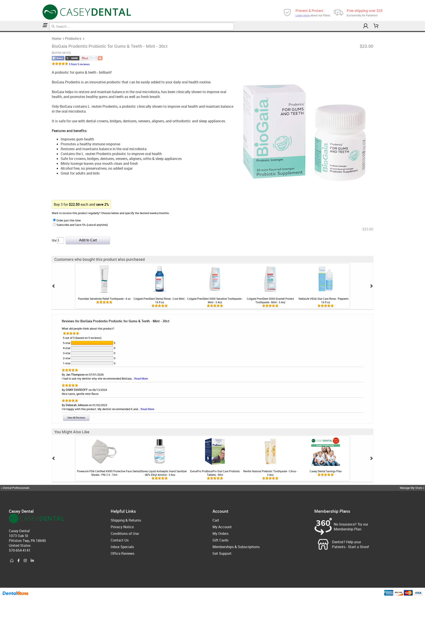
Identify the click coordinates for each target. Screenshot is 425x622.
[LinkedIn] (32, 560)
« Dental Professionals (15, 488)
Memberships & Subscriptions (236, 546)
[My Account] (366, 26)
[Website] (12, 560)
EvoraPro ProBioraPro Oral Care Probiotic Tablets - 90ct (215, 472)
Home (56, 38)
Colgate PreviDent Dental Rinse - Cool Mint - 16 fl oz (159, 300)
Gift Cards (220, 540)
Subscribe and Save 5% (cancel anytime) (82, 225)
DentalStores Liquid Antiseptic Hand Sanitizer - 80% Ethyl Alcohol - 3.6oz (160, 472)
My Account (222, 526)
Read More (141, 378)
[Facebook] (18, 560)
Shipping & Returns (126, 520)
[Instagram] (25, 560)
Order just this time (68, 220)
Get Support (222, 553)
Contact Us (120, 540)
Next (371, 286)
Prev (53, 286)
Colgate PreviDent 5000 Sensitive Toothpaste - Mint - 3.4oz (215, 300)
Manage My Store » (412, 488)
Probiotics (73, 38)
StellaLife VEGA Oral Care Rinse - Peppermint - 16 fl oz (325, 300)
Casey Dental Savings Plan (326, 471)
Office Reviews (122, 553)
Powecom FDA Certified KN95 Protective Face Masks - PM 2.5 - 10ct (104, 472)
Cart (215, 520)
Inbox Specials (122, 546)
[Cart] (376, 26)
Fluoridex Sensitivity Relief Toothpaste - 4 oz (104, 298)
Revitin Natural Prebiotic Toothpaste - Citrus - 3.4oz (270, 472)
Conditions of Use (125, 533)
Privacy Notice (122, 526)
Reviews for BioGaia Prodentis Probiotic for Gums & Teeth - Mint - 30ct (115, 321)
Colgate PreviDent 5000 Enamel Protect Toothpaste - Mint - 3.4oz (270, 300)
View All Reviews (76, 417)
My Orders (220, 533)
